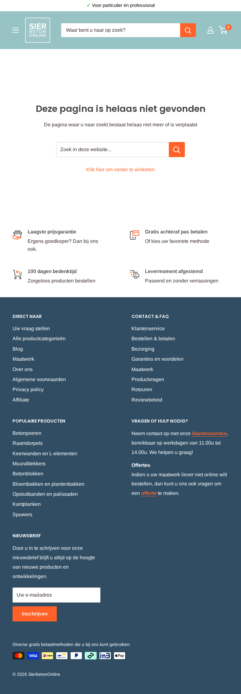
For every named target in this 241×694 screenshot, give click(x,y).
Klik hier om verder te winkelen (120, 169)
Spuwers (22, 514)
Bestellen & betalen (153, 338)
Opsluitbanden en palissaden (45, 494)
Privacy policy (28, 389)
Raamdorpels (28, 443)
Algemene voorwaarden (39, 379)
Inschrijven (34, 613)
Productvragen (147, 379)
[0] (223, 30)
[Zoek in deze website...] (177, 149)
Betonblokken (28, 473)
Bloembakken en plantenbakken (48, 484)
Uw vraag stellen (31, 328)
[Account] (210, 30)
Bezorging (142, 349)
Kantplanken (27, 504)
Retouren (141, 389)
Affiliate (21, 399)
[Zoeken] (188, 30)
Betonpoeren (27, 433)
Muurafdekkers (29, 463)
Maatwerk (23, 359)
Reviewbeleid (146, 399)
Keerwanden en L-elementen (45, 453)
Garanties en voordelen (157, 359)
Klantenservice (148, 328)
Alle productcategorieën (39, 338)
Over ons (23, 369)
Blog (18, 349)
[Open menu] (16, 30)
